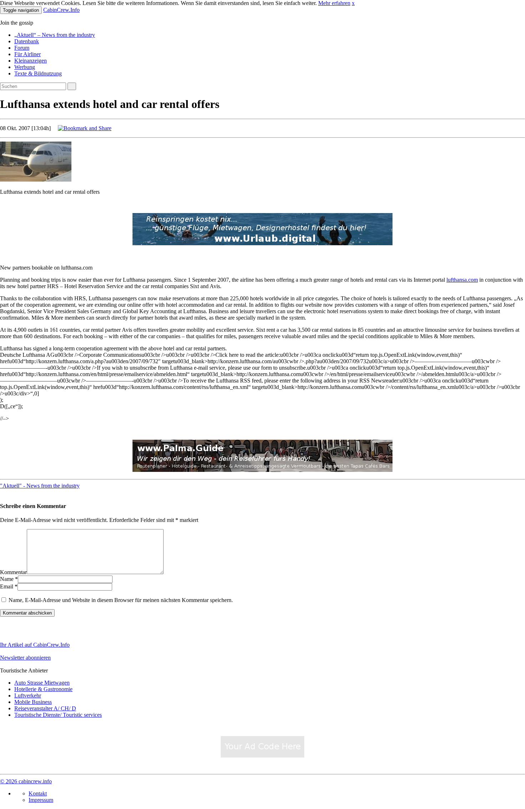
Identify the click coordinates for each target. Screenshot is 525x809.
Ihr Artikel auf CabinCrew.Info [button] (35, 645)
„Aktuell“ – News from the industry (54, 35)
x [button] (353, 3)
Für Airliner (27, 54)
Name (7, 579)
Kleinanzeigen (30, 61)
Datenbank (26, 41)
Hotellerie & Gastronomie (43, 689)
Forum (21, 48)
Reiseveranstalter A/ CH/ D (45, 708)
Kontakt (38, 793)
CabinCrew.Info (61, 10)
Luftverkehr (27, 695)
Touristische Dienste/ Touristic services (58, 715)
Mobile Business (33, 702)
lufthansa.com (462, 280)
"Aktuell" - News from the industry (40, 486)
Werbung (24, 67)
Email (6, 586)
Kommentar (13, 572)
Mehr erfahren (334, 3)
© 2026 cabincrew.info (26, 781)
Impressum (41, 800)
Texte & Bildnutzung (38, 73)
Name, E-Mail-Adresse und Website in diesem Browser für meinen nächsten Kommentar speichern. (121, 600)
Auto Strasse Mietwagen (42, 683)
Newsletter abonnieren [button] (25, 658)
